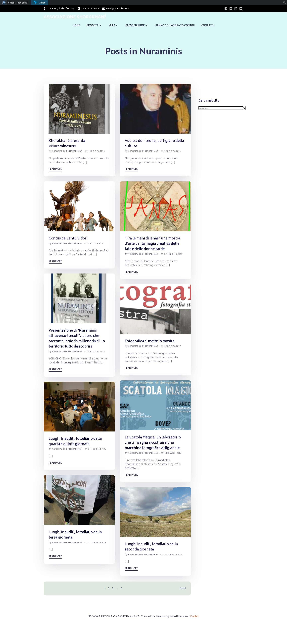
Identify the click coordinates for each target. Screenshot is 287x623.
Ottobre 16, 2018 (173, 254)
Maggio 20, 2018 (96, 351)
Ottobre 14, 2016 (97, 449)
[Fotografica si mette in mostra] (155, 309)
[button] (79, 109)
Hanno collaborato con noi (175, 25)
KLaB (112, 25)
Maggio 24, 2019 (172, 151)
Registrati (22, 2)
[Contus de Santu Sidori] (79, 206)
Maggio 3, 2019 (95, 243)
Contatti (207, 25)
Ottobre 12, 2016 (173, 554)
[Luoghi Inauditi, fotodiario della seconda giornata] (155, 512)
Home (76, 25)
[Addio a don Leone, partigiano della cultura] (155, 109)
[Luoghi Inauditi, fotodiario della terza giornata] (79, 500)
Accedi (11, 2)
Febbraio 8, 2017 (172, 453)
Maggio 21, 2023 (96, 151)
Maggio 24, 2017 (172, 346)
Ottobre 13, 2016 (97, 543)
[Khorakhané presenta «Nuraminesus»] (79, 109)
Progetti (93, 25)
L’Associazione (135, 25)
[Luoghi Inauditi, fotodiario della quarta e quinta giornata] (79, 406)
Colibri (194, 616)
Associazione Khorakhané (67, 151)
